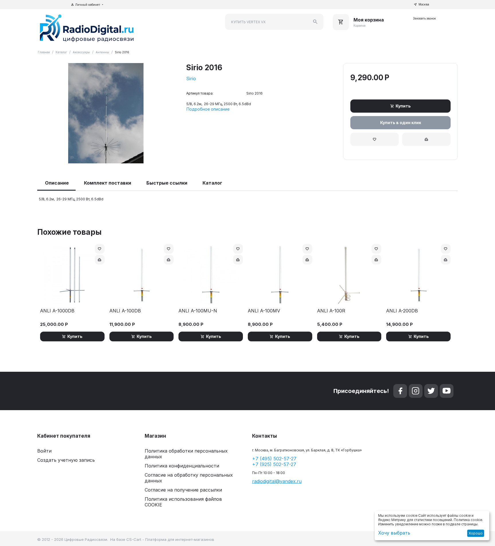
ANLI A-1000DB (57, 311)
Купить (403, 105)
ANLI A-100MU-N (197, 311)
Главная (44, 52)
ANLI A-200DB (402, 311)
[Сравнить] (426, 139)
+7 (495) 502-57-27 (274, 458)
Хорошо (476, 533)
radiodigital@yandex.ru (277, 481)
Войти (44, 451)
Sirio (191, 78)
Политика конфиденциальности (182, 466)
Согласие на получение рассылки (183, 490)
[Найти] (315, 21)
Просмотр (72, 296)
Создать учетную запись (66, 460)
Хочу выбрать (394, 533)
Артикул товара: (199, 93)
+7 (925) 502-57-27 (274, 464)
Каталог (61, 52)
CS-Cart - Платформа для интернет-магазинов (170, 539)
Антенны (102, 52)
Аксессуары (81, 52)
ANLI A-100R (331, 311)
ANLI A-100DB (125, 311)
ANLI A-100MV (264, 311)
